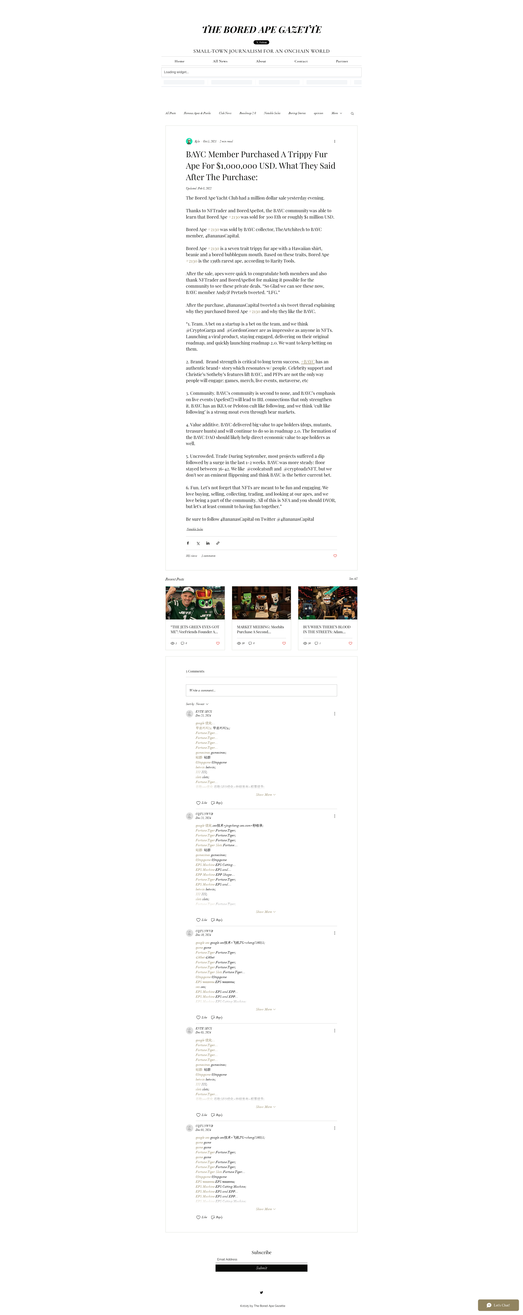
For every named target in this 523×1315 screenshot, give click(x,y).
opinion (318, 113)
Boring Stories (297, 113)
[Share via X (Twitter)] (198, 543)
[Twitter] (261, 1292)
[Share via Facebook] (188, 543)
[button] (352, 113)
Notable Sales (272, 113)
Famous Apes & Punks (197, 113)
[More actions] (334, 141)
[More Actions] (334, 713)
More (335, 113)
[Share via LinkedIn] (208, 543)
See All (353, 578)
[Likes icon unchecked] (198, 803)
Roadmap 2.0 (248, 113)
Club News (225, 113)
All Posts (170, 113)
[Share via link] (218, 543)
